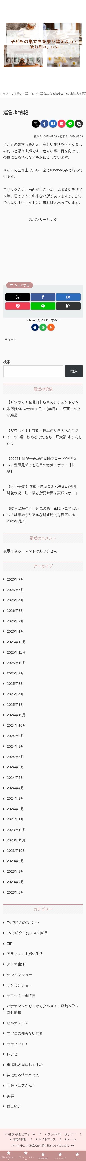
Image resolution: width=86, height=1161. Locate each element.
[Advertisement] (43, 251)
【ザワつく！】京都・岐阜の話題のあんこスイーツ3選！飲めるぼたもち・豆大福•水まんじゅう (44, 437)
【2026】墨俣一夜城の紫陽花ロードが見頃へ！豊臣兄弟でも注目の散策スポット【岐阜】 (41, 465)
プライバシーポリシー (62, 1134)
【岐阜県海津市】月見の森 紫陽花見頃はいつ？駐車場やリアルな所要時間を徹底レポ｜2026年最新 (43, 514)
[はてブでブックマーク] (53, 124)
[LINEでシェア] (70, 124)
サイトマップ (47, 1139)
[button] (79, 124)
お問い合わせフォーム (21, 1134)
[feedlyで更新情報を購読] (43, 327)
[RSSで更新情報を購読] (51, 327)
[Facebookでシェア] (44, 124)
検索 (6, 362)
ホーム (72, 1139)
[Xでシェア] (36, 124)
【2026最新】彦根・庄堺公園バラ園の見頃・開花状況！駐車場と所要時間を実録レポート (43, 490)
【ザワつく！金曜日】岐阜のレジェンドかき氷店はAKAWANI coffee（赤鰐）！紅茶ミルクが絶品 (44, 408)
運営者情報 (20, 1139)
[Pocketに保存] (62, 124)
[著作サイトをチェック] (35, 327)
